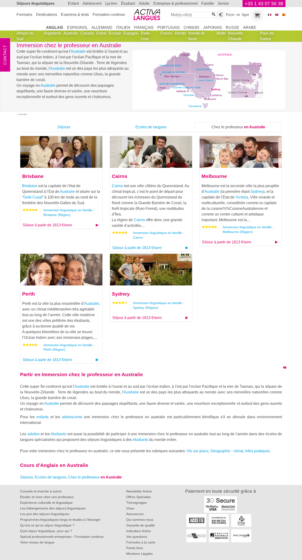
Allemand (102, 28)
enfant (73, 3)
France (166, 33)
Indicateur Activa (138, 531)
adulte (144, 3)
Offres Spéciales (138, 497)
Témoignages (136, 502)
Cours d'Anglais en (54, 465)
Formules (24, 15)
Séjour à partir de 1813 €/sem (47, 225)
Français (144, 28)
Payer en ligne (237, 14)
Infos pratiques (257, 451)
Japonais (212, 28)
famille (207, 3)
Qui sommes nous (139, 519)
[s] (283, 15)
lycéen (111, 3)
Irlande (180, 33)
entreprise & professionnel (175, 3)
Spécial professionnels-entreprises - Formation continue (62, 536)
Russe (232, 28)
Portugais (168, 28)
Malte (221, 33)
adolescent (92, 3)
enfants (42, 417)
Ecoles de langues (151, 127)
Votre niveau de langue (37, 542)
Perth (162, 87)
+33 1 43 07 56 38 (264, 3)
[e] (276, 15)
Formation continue (109, 15)
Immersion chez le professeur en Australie (92, 374)
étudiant (128, 3)
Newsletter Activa (139, 491)
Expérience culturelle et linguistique (46, 502)
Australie (70, 33)
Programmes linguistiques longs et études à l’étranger (60, 519)
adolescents (72, 417)
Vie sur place (198, 451)
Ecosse (115, 33)
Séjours (63, 127)
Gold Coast (32, 197)
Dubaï (101, 33)
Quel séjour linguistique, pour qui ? (46, 531)
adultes (33, 434)
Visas (130, 508)
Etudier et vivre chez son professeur (47, 497)
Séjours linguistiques (36, 3)
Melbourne (210, 99)
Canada (87, 33)
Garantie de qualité (140, 525)
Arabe (249, 28)
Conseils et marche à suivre (41, 491)
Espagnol (77, 28)
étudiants (58, 434)
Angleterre (52, 33)
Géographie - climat (226, 451)
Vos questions (136, 536)
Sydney (215, 89)
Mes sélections (256, 15)
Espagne (130, 33)
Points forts (134, 548)
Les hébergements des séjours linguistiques (53, 508)
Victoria (241, 197)
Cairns (210, 64)
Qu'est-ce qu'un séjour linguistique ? (47, 525)
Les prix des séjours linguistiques (44, 514)
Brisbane (204, 76)
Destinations (46, 15)
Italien (123, 28)
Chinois (191, 28)
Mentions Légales (139, 554)
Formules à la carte (140, 542)
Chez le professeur (238, 127)
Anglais (54, 28)
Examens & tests (75, 15)
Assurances (135, 514)
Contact (5, 55)
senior (223, 3)
